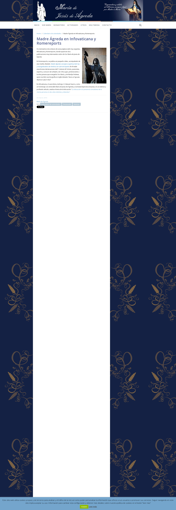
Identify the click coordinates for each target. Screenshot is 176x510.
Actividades (72, 25)
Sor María (46, 25)
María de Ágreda (42, 102)
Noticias (76, 104)
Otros (83, 25)
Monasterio (59, 25)
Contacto (107, 25)
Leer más (93, 506)
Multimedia (94, 25)
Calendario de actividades (52, 34)
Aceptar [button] (84, 507)
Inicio (36, 25)
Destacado (67, 104)
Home (39, 34)
